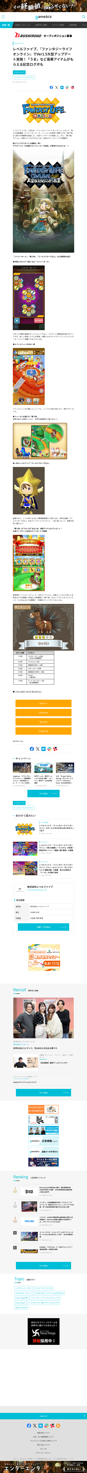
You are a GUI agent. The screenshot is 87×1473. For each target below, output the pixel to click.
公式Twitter (43, 712)
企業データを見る (43, 927)
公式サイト (43, 703)
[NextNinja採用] (44, 1331)
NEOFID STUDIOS (21, 1308)
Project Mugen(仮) (22, 1298)
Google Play (43, 731)
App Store (43, 721)
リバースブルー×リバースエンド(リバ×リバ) (45, 1298)
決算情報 (73, 24)
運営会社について (43, 1433)
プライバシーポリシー (43, 1453)
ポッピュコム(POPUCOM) (55, 1293)
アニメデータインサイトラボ (43, 1288)
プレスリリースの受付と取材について (43, 1441)
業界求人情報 (41, 24)
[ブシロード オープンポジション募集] (43, 35)
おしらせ (43, 1449)
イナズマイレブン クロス (23, 1288)
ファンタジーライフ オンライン (24, 77)
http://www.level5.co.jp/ (35, 890)
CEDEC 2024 (40, 1293)
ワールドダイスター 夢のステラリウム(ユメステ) (43, 1303)
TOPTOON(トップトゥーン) (24, 1293)
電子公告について (43, 1445)
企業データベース (22, 24)
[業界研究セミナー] (44, 957)
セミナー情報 (58, 24)
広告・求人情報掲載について (43, 1437)
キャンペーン (19, 43)
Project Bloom (20, 1303)
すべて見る (43, 793)
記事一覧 (6, 24)
